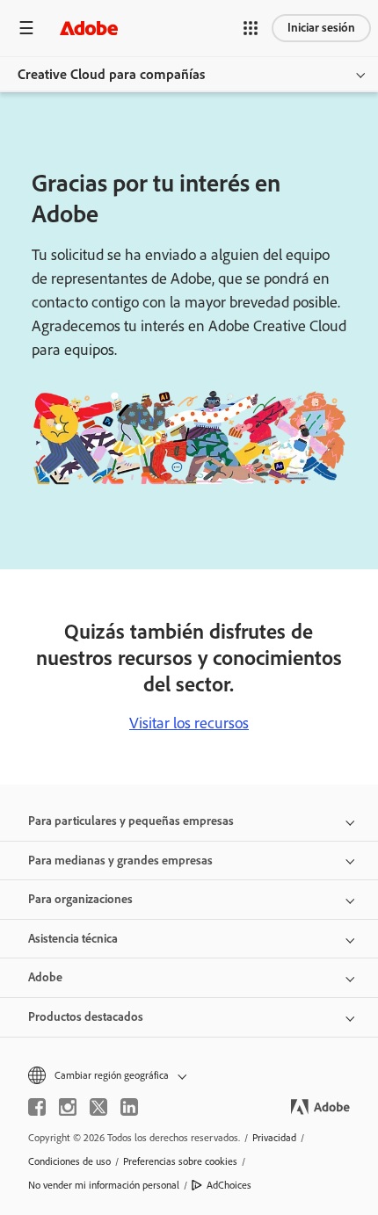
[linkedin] (129, 1107)
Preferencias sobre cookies (180, 1161)
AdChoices (229, 1185)
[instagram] (67, 1107)
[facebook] (37, 1107)
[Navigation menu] (26, 27)
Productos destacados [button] (85, 1016)
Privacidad (274, 1138)
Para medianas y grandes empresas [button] (120, 860)
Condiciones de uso (69, 1161)
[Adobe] (89, 27)
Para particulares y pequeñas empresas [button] (131, 821)
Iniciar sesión (321, 27)
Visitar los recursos (189, 723)
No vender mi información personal (103, 1185)
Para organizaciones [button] (80, 899)
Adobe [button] (45, 977)
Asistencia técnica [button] (73, 938)
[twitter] (98, 1107)
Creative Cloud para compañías (111, 74)
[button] (250, 28)
